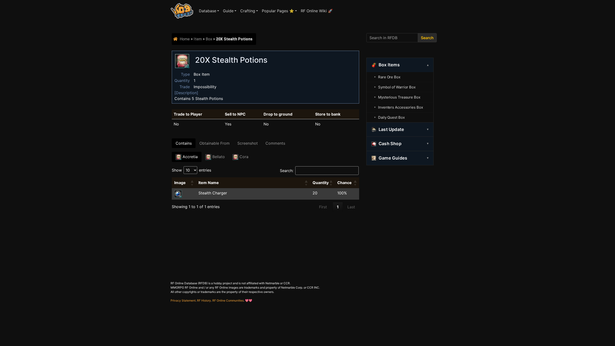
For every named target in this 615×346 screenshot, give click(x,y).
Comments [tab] (275, 143)
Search (427, 37)
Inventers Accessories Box (400, 107)
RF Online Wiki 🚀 (317, 10)
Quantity (321, 182)
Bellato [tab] (218, 156)
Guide (228, 10)
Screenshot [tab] (247, 143)
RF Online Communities (228, 300)
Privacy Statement (183, 300)
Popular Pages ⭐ (278, 10)
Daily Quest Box (391, 117)
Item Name (208, 182)
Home (185, 39)
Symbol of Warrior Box (397, 87)
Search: (286, 170)
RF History (204, 300)
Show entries (191, 170)
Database (207, 10)
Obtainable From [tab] (214, 143)
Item (198, 39)
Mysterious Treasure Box (399, 97)
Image (180, 182)
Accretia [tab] (189, 156)
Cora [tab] (243, 156)
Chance (344, 182)
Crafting (247, 10)
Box (209, 39)
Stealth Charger (212, 193)
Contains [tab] (184, 143)
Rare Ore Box (389, 77)
